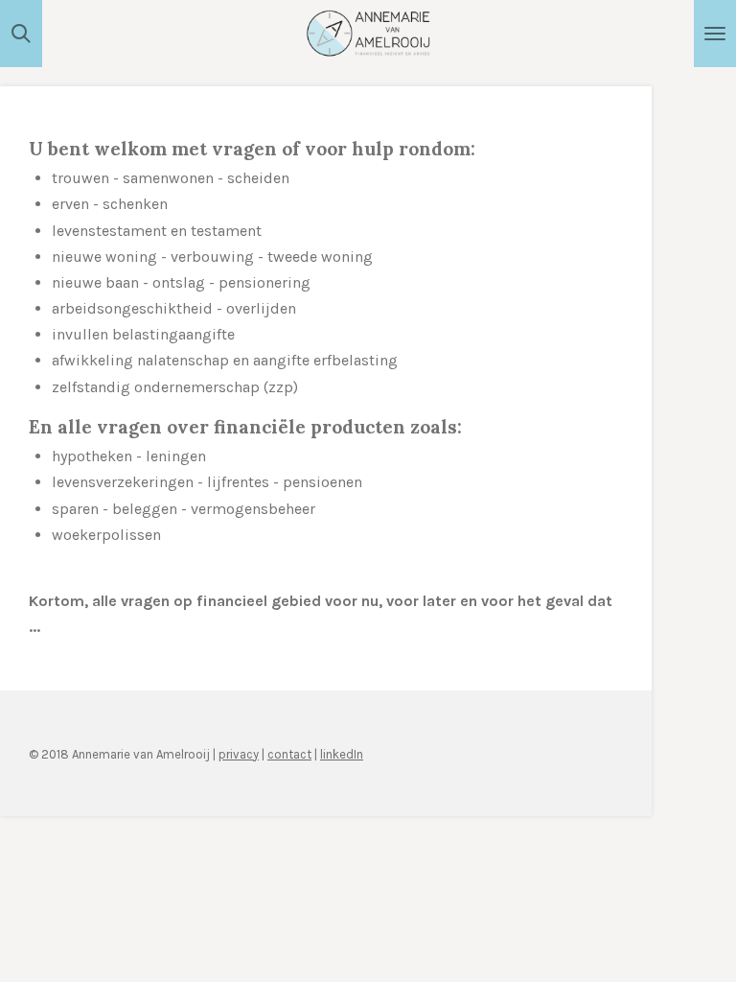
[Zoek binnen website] (21, 33)
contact (289, 754)
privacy (238, 754)
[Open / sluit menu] (715, 33)
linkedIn (341, 754)
